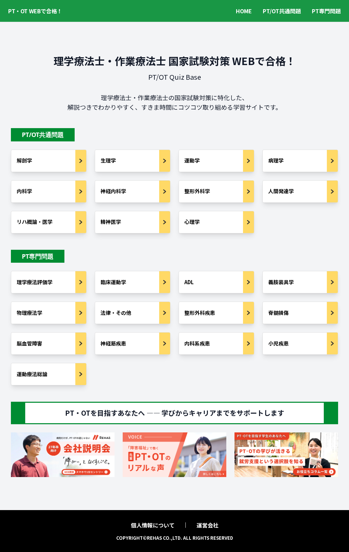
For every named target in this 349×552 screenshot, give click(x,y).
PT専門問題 (326, 11)
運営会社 (207, 525)
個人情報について (152, 525)
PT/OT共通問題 (282, 11)
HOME (244, 11)
